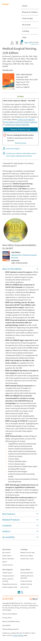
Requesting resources (9, 584)
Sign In (27, 42)
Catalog (23, 549)
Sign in (4, 562)
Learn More (25, 569)
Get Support (7, 569)
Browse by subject (26, 556)
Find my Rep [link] (27, 18)
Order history (6, 556)
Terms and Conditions (9, 614)
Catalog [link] (25, 31)
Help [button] (24, 37)
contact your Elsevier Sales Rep (17, 125)
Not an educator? (8, 559)
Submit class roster (27, 559)
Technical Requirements (10, 629)
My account (6, 552)
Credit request (7, 573)
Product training (26, 581)
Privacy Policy (7, 618)
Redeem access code (27, 552)
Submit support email (9, 587)
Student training (26, 584)
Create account (7, 565)
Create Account (34, 44)
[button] (20, 268)
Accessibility (6, 625)
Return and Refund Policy (11, 621)
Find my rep (24, 587)
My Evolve (6, 549)
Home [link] (24, 6)
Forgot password (8, 576)
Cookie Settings (18, 635)
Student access (20, 143)
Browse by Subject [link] (30, 12)
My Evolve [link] (26, 25)
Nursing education (26, 573)
